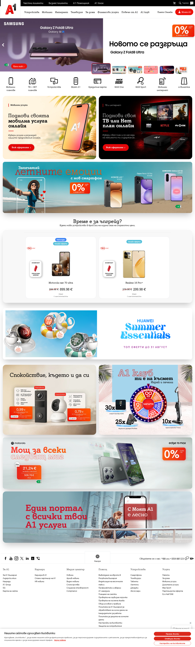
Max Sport (166, 588)
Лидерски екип (9, 578)
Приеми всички (172, 634)
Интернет (61, 12)
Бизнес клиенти (58, 2)
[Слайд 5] (166, 70)
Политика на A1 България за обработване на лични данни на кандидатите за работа (113, 610)
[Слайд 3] (135, 70)
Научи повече (60, 640)
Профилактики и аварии (110, 588)
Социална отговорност (77, 588)
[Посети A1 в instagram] (16, 558)
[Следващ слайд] (192, 44)
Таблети (134, 581)
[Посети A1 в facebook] (5, 558)
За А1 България (10, 575)
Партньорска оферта (172, 591)
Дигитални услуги (170, 584)
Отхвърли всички (172, 638)
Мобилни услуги (169, 581)
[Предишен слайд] (3, 44)
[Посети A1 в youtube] (11, 558)
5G (4, 588)
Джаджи (134, 588)
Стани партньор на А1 (45, 578)
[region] (97, 44)
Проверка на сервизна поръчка (113, 597)
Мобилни (47, 12)
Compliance (72, 591)
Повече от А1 (130, 12)
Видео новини (73, 581)
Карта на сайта (10, 591)
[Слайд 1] (99, 70)
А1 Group (7, 584)
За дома (90, 12)
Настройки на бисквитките (172, 643)
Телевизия (77, 12)
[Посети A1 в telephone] (38, 558)
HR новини (39, 581)
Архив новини (73, 578)
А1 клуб (145, 12)
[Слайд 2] (117, 68)
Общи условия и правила (110, 603)
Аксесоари (135, 591)
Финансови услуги (108, 12)
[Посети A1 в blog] (32, 558)
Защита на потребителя (110, 626)
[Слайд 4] (151, 70)
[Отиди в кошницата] (174, 3)
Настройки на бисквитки (110, 623)
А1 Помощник (81, 2)
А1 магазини (104, 591)
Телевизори (136, 578)
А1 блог (99, 2)
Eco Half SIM (167, 594)
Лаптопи (135, 584)
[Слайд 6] (182, 70)
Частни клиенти (33, 2)
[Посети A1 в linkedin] (27, 558)
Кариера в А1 (41, 575)
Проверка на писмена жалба (111, 600)
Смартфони (136, 575)
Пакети (166, 575)
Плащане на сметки (108, 594)
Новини (70, 575)
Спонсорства (73, 584)
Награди (7, 581)
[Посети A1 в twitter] (22, 558)
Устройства (31, 12)
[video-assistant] (191, 558)
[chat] (186, 558)
